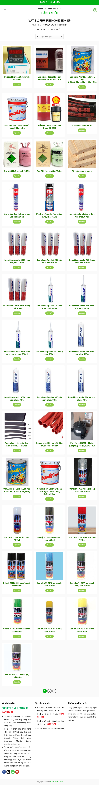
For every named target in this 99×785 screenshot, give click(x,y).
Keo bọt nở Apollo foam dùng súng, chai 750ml (49, 215)
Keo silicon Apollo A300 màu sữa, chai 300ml (49, 261)
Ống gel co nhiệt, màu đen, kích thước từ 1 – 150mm (17, 444)
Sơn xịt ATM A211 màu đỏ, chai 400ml (82, 538)
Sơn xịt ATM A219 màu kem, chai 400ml (82, 629)
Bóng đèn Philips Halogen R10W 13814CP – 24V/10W (49, 78)
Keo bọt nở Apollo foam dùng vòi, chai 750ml (82, 215)
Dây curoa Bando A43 (82, 125)
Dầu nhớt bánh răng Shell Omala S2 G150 (49, 126)
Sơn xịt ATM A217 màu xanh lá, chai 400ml (17, 629)
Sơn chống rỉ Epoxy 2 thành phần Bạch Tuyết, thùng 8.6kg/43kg (49, 491)
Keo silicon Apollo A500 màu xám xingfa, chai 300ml (17, 352)
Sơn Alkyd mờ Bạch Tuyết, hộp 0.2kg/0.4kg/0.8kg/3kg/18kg (16, 490)
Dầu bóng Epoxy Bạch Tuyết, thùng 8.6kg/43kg (17, 126)
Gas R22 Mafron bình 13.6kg (49, 171)
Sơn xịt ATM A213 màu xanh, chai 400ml (49, 584)
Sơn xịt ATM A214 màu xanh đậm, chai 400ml (82, 584)
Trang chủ (36, 25)
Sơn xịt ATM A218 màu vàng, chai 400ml (49, 629)
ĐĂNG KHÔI (49, 13)
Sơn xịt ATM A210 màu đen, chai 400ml (49, 538)
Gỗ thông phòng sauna (82, 171)
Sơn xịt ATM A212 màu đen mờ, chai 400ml (17, 584)
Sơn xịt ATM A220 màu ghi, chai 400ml (17, 675)
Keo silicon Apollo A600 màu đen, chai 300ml (82, 352)
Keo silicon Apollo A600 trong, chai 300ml (82, 398)
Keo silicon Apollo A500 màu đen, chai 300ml (49, 306)
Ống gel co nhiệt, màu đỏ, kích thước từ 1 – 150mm (49, 444)
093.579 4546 (51, 2)
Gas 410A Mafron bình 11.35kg (17, 171)
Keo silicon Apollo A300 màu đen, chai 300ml (17, 261)
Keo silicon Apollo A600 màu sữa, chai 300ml (17, 398)
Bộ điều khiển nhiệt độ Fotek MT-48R (16, 78)
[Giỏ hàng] (94, 10)
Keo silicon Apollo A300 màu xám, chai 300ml (82, 261)
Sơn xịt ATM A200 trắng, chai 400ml (17, 538)
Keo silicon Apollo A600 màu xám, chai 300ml (49, 398)
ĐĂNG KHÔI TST (56, 782)
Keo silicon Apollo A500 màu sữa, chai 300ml (82, 306)
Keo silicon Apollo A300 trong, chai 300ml (17, 306)
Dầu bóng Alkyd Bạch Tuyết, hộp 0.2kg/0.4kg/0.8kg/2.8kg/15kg (82, 79)
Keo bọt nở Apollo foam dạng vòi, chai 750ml (17, 215)
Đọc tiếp (17, 84)
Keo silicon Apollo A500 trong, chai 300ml (49, 352)
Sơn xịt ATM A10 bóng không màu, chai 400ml (82, 490)
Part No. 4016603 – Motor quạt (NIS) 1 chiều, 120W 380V (82, 444)
